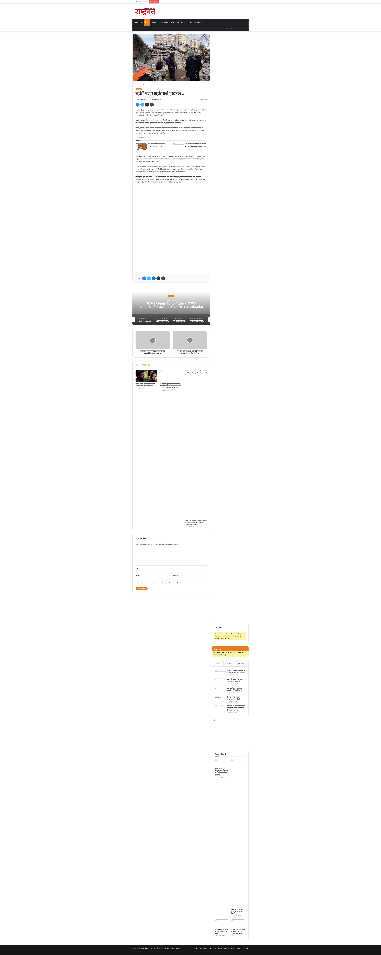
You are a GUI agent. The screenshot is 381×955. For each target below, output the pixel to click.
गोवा (141, 22)
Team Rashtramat (142, 99)
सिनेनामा (183, 22)
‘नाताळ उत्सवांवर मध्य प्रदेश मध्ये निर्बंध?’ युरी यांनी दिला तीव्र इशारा (171, 305)
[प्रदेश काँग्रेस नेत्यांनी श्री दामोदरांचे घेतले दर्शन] (222, 923)
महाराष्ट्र (154, 22)
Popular (217, 663)
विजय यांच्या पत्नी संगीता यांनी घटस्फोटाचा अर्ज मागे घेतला (145, 385)
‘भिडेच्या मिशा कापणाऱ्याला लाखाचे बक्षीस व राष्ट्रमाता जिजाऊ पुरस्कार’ (236, 708)
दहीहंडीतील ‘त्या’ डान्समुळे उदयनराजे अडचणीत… (235, 680)
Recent (229, 663)
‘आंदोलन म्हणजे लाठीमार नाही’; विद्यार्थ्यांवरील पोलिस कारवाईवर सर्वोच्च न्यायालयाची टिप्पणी (170, 386)
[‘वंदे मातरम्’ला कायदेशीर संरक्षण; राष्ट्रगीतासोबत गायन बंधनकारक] (178, 146)
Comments (241, 663)
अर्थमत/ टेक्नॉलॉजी (164, 22)
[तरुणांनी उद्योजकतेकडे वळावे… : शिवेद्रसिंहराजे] (220, 691)
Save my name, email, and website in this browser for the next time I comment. (162, 583)
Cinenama (198, 22)
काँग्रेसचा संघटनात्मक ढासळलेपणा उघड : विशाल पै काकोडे (238, 931)
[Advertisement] (171, 228)
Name (138, 568)
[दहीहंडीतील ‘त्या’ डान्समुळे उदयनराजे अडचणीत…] (220, 682)
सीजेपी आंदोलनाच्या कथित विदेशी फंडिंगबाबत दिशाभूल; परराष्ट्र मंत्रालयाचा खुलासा (196, 522)
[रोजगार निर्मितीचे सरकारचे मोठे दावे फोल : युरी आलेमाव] (220, 673)
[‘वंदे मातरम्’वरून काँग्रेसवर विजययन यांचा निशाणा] (141, 146)
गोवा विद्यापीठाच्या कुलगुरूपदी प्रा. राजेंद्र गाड (237, 912)
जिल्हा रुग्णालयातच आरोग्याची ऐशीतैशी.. (234, 698)
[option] (171, 305)
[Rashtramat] (144, 11)
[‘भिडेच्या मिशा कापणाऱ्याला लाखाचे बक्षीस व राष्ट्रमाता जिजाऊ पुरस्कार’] (220, 708)
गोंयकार (190, 22)
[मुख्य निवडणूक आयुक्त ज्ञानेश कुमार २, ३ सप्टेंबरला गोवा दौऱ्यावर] (222, 763)
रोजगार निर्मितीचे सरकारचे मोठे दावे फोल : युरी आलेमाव (236, 672)
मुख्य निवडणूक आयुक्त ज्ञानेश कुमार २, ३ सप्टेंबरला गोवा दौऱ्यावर (221, 772)
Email (138, 575)
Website (175, 575)
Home (136, 22)
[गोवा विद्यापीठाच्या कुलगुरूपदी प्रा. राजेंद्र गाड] (238, 833)
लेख (178, 22)
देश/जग (147, 22)
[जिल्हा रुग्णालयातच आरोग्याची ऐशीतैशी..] (220, 699)
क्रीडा (172, 22)
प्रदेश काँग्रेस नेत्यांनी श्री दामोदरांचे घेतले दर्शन (221, 931)
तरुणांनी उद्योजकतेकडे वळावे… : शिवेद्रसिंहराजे (234, 689)
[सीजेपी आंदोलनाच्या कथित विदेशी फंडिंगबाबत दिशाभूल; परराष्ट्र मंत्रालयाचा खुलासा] (196, 444)
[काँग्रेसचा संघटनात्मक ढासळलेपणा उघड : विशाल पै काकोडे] (238, 923)
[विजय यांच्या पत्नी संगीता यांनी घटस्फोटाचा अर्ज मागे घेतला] (146, 376)
